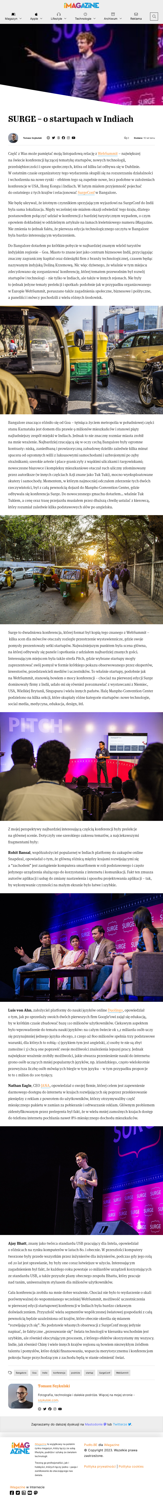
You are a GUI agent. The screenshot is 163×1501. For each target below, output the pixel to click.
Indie (44, 1372)
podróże (75, 1372)
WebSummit (108, 153)
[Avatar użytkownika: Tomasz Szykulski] (20, 1396)
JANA (45, 1085)
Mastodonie (94, 1424)
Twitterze (120, 1424)
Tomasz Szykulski (32, 138)
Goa (34, 1372)
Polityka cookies (131, 1466)
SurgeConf (86, 192)
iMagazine (41, 1444)
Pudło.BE (90, 1445)
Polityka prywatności (100, 1466)
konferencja (59, 1372)
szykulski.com (48, 1400)
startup (89, 1372)
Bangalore (21, 1372)
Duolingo (115, 1010)
